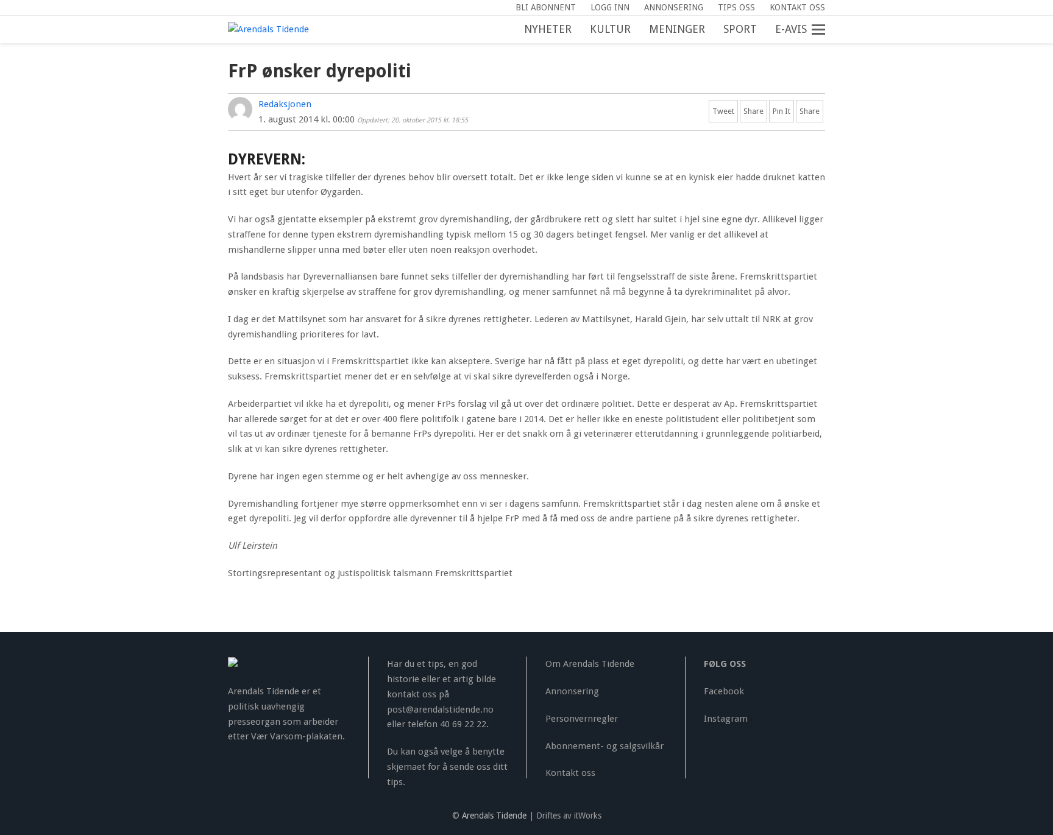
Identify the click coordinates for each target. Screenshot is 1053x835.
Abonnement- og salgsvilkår (604, 746)
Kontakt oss (570, 772)
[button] (825, 30)
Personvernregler (581, 718)
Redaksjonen (284, 104)
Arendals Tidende (494, 815)
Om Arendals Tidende (589, 663)
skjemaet (406, 766)
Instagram (726, 718)
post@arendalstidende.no (440, 709)
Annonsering (572, 691)
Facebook (724, 691)
